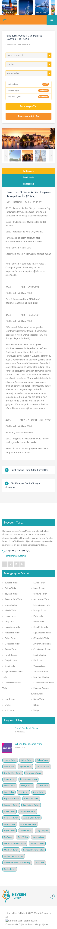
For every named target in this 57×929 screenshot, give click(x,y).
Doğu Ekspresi (11, 661)
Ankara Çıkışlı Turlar (42, 644)
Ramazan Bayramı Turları (33, 850)
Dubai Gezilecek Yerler (26, 728)
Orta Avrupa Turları (42, 649)
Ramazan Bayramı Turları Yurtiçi (17, 863)
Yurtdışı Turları (11, 583)
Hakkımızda (10, 711)
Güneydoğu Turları (41, 638)
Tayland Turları (11, 594)
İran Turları (10, 699)
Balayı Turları (10, 638)
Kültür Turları (39, 583)
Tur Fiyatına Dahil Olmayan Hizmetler (23, 485)
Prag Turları (10, 622)
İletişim (36, 711)
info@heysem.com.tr (16, 556)
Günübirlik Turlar (40, 627)
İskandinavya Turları (42, 605)
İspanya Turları (39, 611)
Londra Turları (39, 655)
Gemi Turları (10, 666)
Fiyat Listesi (28, 184)
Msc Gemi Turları (41, 677)
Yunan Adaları (39, 666)
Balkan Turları (11, 588)
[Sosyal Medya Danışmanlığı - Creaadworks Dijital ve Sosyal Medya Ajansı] (28, 923)
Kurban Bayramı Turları (43, 683)
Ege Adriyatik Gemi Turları (15, 843)
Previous (6, 155)
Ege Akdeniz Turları (42, 633)
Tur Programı (28, 171)
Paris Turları (38, 616)
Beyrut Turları (11, 649)
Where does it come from (28, 744)
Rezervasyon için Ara (28, 116)
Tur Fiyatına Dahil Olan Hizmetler (29, 470)
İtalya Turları (38, 588)
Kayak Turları (11, 655)
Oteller (8, 705)
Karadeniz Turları (12, 633)
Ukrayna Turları (40, 594)
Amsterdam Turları (41, 600)
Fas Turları (37, 661)
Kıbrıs (36, 705)
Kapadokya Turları (13, 627)
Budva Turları (39, 699)
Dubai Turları (10, 616)
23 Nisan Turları (40, 672)
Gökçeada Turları (12, 644)
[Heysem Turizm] (14, 896)
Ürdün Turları (11, 605)
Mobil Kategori (52, 20)
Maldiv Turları (11, 611)
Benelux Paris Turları (14, 600)
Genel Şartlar (28, 177)
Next (51, 155)
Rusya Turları (39, 622)
